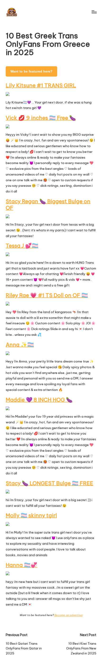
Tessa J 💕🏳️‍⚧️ (22, 245)
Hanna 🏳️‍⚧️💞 (21, 565)
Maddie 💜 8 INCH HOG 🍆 (39, 399)
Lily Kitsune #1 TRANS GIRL (41, 85)
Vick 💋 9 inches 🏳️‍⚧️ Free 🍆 (41, 117)
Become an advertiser (68, 615)
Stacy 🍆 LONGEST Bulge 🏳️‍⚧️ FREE (49, 483)
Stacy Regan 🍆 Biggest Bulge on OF (48, 204)
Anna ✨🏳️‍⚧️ (20, 344)
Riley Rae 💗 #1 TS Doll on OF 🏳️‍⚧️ (47, 295)
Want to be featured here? (31, 71)
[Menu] (94, 11)
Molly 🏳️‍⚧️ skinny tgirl (31, 515)
